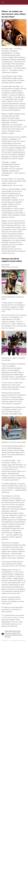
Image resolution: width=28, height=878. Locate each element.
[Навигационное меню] (3, 2)
